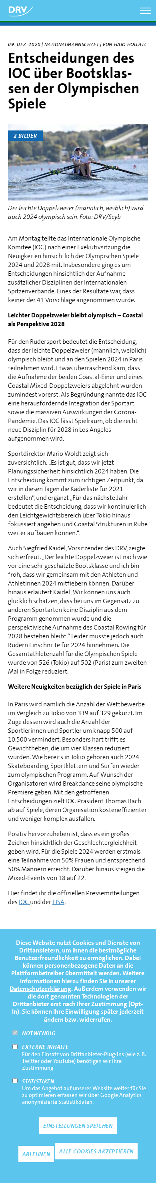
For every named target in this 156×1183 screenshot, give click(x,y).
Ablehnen (36, 1154)
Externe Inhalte (45, 1047)
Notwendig (38, 1033)
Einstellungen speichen (77, 1125)
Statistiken (38, 1081)
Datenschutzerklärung (40, 988)
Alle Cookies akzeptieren (96, 1151)
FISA (58, 902)
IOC (24, 902)
